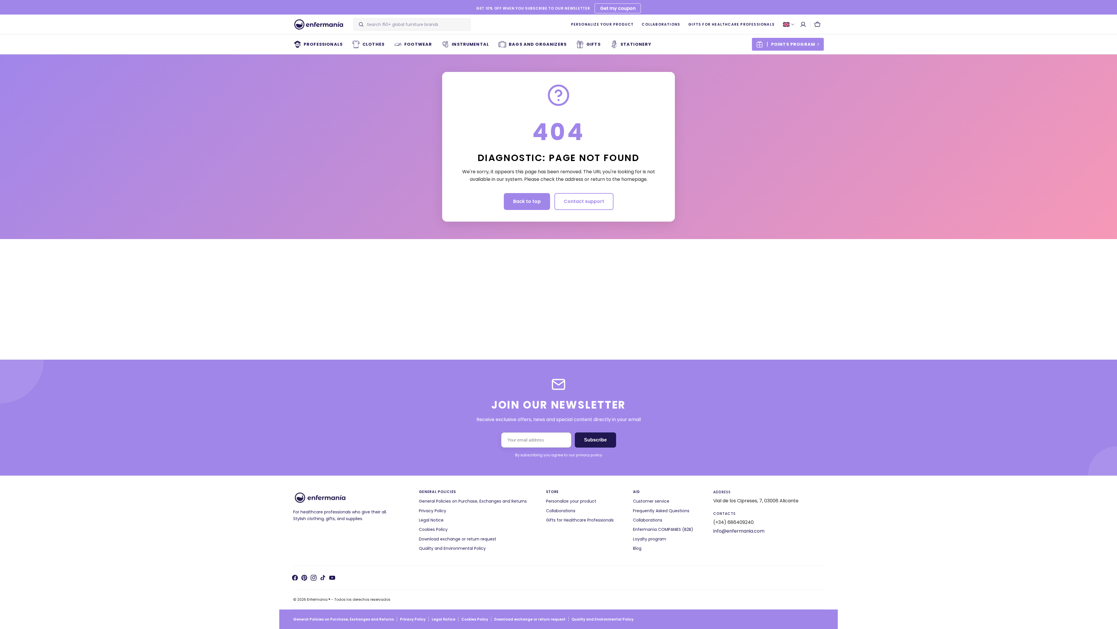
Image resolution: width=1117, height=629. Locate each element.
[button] (803, 24)
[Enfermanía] (318, 24)
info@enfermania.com (738, 531)
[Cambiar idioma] (788, 24)
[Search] (359, 24)
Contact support (584, 201)
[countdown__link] (788, 44)
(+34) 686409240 (733, 522)
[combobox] (417, 24)
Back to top (527, 201)
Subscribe (595, 439)
